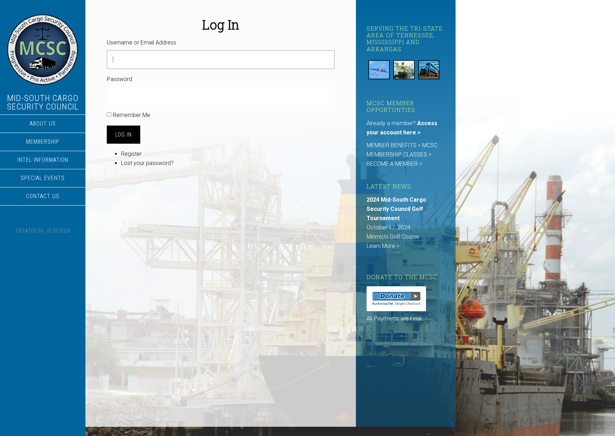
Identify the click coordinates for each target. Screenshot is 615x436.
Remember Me (131, 115)
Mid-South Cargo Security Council (43, 102)
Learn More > (383, 246)
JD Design (58, 231)
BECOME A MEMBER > (394, 163)
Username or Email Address (141, 42)
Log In (123, 134)
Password (119, 79)
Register (131, 153)
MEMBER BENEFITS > (394, 145)
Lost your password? (147, 163)
